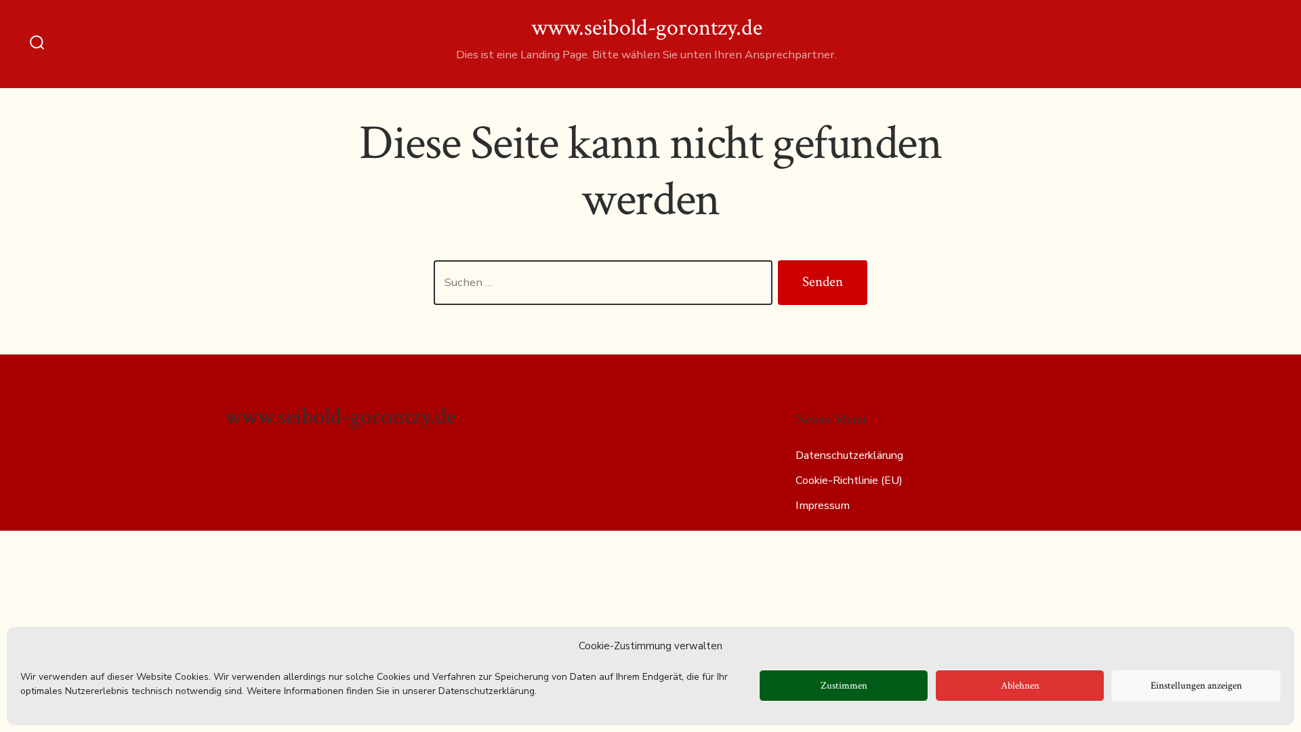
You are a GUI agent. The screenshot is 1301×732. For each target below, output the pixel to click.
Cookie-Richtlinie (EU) (849, 480)
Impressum (823, 505)
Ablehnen (1020, 685)
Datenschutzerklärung (849, 455)
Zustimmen (844, 685)
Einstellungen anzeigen (1196, 685)
